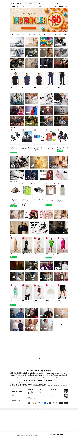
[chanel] (39, 162)
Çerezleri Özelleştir (53, 434)
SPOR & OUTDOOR (26, 6)
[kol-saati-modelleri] (61, 52)
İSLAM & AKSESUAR (48, 6)
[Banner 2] (39, 227)
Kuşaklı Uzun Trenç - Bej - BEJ (14, 254)
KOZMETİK (39, 6)
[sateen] (46, 175)
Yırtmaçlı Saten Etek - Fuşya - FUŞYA (62, 254)
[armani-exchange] (17, 313)
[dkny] (31, 265)
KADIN (11, 6)
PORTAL (11, 145)
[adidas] (19, 162)
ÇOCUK (17, 6)
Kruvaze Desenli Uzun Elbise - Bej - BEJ (39, 254)
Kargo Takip (52, 0)
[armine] (61, 313)
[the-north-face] (39, 351)
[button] (66, 69)
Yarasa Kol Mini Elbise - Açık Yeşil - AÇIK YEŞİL (51, 254)
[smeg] (61, 110)
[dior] (19, 351)
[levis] (61, 99)
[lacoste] (31, 276)
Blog (29, 389)
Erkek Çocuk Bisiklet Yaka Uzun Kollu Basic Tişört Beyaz (26, 301)
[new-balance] (17, 276)
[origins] (39, 337)
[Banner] (12, 34)
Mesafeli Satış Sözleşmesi (31, 383)
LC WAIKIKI (11, 300)
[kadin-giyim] (31, 42)
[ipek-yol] (46, 313)
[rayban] (31, 313)
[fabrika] (17, 110)
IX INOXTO (47, 145)
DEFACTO (23, 300)
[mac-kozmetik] (58, 351)
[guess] (46, 265)
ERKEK (14, 6)
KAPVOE (35, 145)
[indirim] (39, 20)
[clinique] (58, 337)
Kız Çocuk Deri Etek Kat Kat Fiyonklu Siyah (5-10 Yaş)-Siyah (62, 301)
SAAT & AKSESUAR (43, 6)
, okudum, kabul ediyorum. (55, 386)
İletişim (63, 0)
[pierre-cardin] (46, 276)
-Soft (35, 398)
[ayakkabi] (61, 175)
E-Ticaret (37, 398)
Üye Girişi (41, 382)
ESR (22, 145)
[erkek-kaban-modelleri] (46, 63)
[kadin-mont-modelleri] (46, 42)
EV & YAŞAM (36, 6)
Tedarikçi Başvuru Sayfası (31, 388)
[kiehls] (19, 337)
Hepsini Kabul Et (59, 434)
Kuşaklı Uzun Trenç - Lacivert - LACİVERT (27, 254)
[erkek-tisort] (46, 214)
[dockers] (17, 265)
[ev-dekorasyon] (17, 214)
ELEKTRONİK (61, 6)
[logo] (16, 3)
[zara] (61, 324)
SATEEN (11, 253)
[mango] (61, 214)
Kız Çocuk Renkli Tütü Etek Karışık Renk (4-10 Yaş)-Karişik (51, 301)
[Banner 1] (19, 227)
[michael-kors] (46, 110)
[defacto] (17, 324)
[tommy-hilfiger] (17, 121)
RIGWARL (58, 145)
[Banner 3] (58, 227)
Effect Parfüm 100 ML (60, 199)
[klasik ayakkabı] (61, 42)
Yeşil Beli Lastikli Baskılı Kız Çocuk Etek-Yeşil (15, 301)
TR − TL (47, 3)
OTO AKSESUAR (53, 6)
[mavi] (61, 265)
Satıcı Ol (66, 0)
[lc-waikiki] (31, 324)
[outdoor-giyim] (31, 52)
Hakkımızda (60, 0)
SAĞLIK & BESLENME (31, 6)
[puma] (31, 110)
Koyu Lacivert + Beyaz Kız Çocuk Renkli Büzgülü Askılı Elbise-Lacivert (39, 301)
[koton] (46, 99)
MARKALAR (65, 6)
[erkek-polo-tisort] (17, 63)
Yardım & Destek (56, 0)
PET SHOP (57, 6)
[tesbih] (17, 175)
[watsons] (31, 214)
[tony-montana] (31, 175)
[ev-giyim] (46, 324)
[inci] (31, 99)
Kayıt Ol (59, 384)
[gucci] (61, 276)
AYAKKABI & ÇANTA (21, 6)
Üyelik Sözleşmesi (30, 382)
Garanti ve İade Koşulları (31, 384)
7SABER (11, 87)
